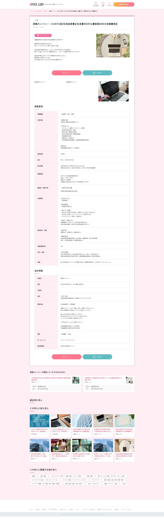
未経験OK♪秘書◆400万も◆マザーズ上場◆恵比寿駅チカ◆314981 (103, 379)
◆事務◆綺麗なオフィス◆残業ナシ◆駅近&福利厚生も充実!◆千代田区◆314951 (60, 456)
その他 (123, 483)
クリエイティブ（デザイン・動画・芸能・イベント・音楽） (66, 476)
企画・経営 (43, 476)
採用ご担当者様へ (53, 509)
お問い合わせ (63, 509)
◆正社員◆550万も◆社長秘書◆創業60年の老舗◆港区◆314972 (124, 431)
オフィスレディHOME (35, 11)
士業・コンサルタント (93, 483)
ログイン (109, 5)
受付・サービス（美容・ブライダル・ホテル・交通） (111, 476)
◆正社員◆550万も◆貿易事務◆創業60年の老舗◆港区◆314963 (81, 431)
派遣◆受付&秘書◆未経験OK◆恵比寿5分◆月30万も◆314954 (102, 431)
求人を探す (96, 5)
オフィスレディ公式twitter (88, 509)
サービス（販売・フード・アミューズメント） (75, 480)
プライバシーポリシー (126, 509)
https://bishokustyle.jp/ (68, 340)
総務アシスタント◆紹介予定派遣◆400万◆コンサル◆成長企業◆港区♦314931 (103, 456)
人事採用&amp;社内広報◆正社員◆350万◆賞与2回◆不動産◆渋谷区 (51, 379)
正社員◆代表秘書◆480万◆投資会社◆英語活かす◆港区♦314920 (124, 456)
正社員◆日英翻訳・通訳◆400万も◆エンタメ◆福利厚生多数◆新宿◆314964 (39, 456)
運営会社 (44, 509)
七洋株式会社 (34, 434)
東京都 (45, 11)
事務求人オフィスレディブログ (104, 509)
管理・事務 (90, 476)
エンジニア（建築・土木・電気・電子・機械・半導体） (46, 483)
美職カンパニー (76, 434)
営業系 (33, 476)
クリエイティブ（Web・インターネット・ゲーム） (45, 480)
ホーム (31, 509)
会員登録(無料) (124, 4)
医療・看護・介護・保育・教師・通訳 (113, 480)
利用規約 (117, 509)
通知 (103, 5)
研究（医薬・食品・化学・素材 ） (74, 483)
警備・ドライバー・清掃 (110, 483)
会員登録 (71, 509)
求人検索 (37, 509)
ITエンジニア (95, 480)
